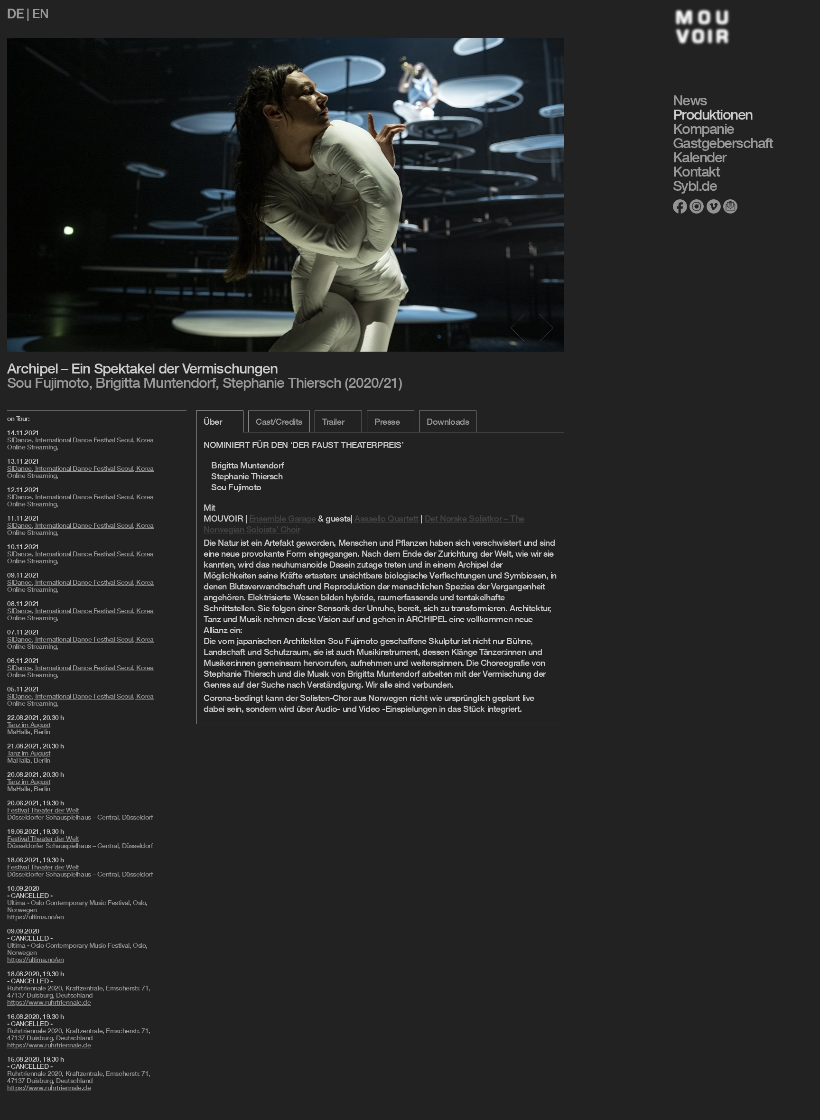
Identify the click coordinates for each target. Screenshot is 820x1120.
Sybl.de (695, 185)
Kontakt (696, 171)
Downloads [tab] (448, 421)
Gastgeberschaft (723, 142)
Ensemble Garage (282, 518)
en (40, 13)
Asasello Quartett (386, 518)
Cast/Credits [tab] (279, 421)
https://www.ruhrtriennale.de (49, 1002)
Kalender (700, 157)
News (690, 100)
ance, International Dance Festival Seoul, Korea (80, 440)
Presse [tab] (387, 421)
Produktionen (713, 114)
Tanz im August (28, 724)
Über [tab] (213, 421)
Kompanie (703, 128)
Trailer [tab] (333, 421)
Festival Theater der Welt (43, 810)
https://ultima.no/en (35, 917)
